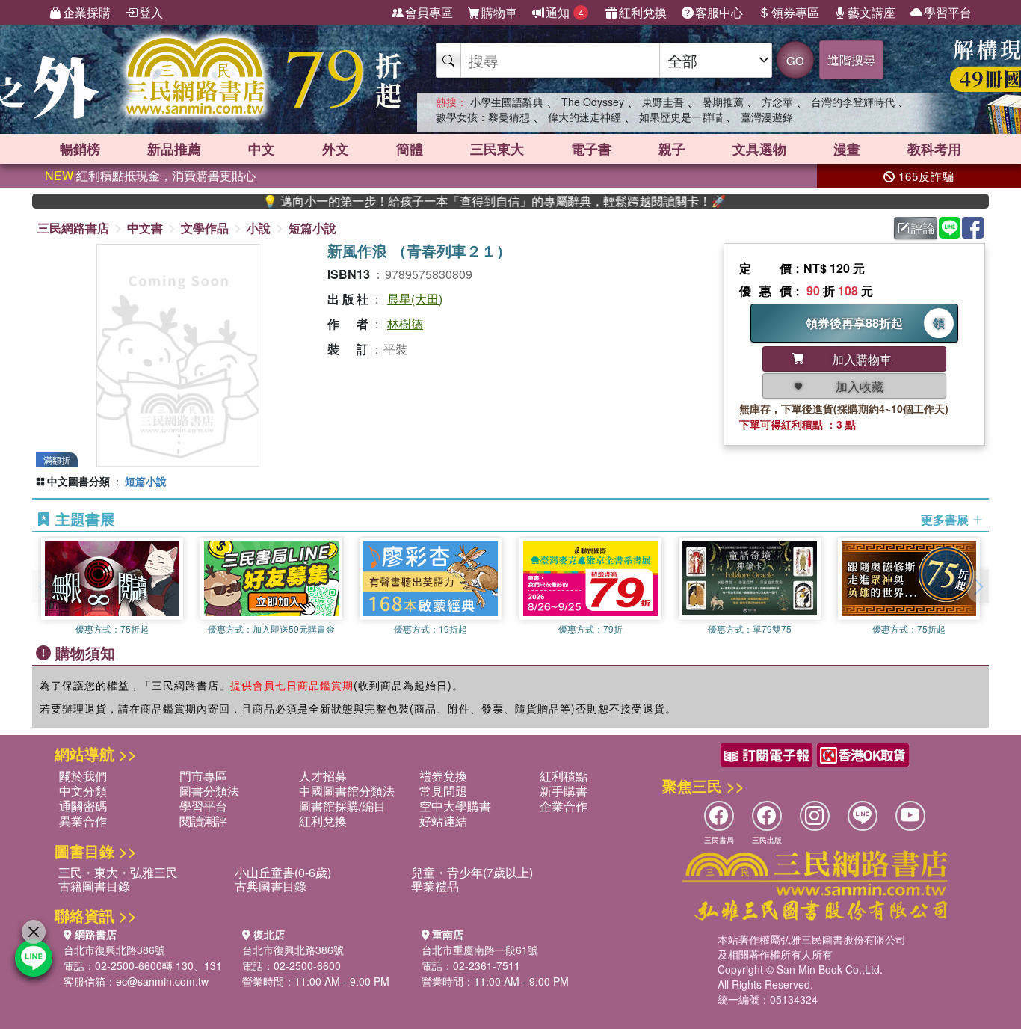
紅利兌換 (643, 12)
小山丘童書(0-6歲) (283, 872)
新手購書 (563, 790)
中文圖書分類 (78, 480)
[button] (977, 586)
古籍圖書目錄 (94, 885)
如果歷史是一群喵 (681, 116)
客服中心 (719, 12)
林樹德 (405, 323)
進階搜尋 (851, 59)
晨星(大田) (414, 298)
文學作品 (205, 227)
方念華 (777, 101)
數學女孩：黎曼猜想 (483, 116)
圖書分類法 (209, 790)
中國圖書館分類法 (347, 790)
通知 (565, 12)
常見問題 (443, 790)
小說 (259, 227)
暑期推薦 (723, 101)
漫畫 (846, 149)
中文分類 (83, 790)
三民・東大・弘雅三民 (118, 872)
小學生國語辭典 (506, 101)
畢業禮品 (435, 885)
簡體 (409, 149)
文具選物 (759, 149)
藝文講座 (871, 12)
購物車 (499, 12)
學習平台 (948, 12)
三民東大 (497, 149)
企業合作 (563, 805)
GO (795, 60)
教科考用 (934, 149)
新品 (174, 149)
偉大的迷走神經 (584, 116)
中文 (261, 149)
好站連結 (443, 820)
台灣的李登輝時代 (853, 101)
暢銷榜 (80, 149)
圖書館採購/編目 (342, 805)
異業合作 (83, 820)
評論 (923, 227)
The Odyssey (592, 101)
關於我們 (83, 775)
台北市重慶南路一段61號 (480, 949)
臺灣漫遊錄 (767, 116)
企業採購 (87, 12)
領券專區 (795, 12)
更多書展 (946, 519)
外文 (335, 149)
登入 (151, 12)
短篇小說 (312, 227)
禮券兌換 (443, 775)
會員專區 (429, 12)
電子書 (591, 149)
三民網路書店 (73, 227)
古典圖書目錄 (270, 885)
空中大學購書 (455, 805)
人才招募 (323, 775)
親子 (671, 149)
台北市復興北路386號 (114, 949)
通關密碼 (83, 805)
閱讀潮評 (203, 820)
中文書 (145, 227)
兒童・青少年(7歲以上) (472, 872)
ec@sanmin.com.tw (162, 981)
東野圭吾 (663, 101)
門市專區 (203, 775)
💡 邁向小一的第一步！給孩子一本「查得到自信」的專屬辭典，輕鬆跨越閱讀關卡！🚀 (467, 201)
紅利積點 (563, 775)
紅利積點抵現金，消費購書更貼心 (150, 175)
